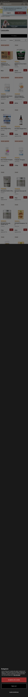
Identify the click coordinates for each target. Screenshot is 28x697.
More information (17, 675)
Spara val (14, 686)
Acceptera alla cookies (14, 680)
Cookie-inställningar (14, 692)
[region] (14, 470)
